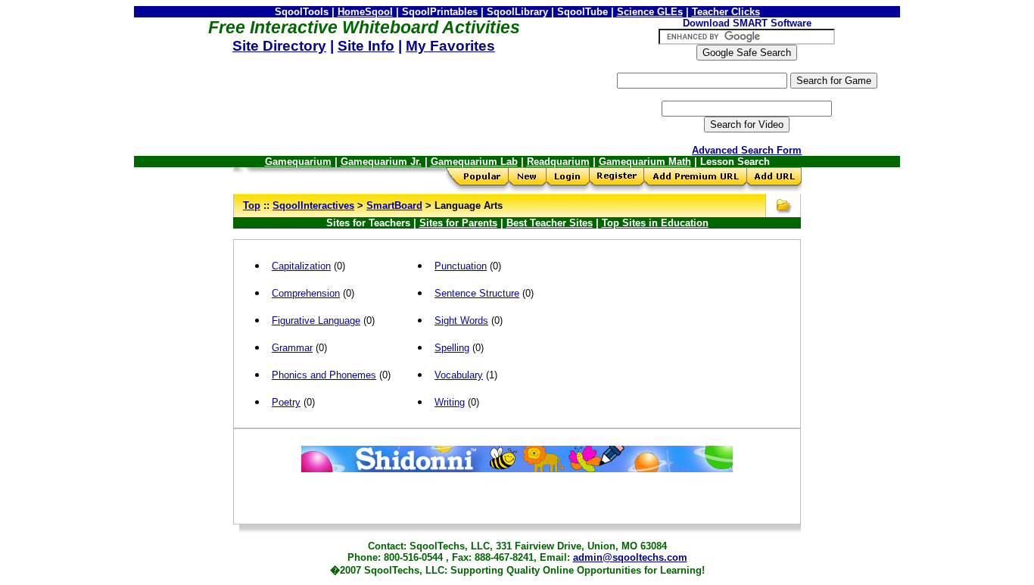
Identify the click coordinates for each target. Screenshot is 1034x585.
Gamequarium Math (645, 161)
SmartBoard (394, 205)
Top (251, 205)
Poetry (286, 402)
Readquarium (558, 161)
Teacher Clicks (726, 11)
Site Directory (279, 46)
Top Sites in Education (655, 223)
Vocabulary (458, 375)
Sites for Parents (458, 223)
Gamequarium (298, 161)
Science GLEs (650, 11)
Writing (449, 402)
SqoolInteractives (313, 205)
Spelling (451, 347)
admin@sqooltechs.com (630, 557)
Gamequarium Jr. (381, 161)
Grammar (292, 347)
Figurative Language (316, 320)
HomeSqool (365, 11)
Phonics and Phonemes (324, 375)
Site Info (366, 46)
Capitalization (301, 266)
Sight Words (461, 320)
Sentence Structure (476, 293)
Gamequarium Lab (474, 161)
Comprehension (306, 293)
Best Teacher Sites (549, 223)
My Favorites (450, 46)
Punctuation (460, 266)
